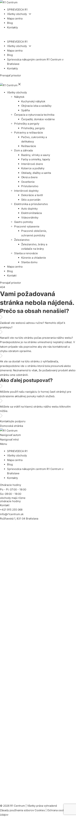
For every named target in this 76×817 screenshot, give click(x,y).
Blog (10, 23)
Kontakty (12, 27)
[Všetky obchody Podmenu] (30, 14)
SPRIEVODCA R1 (17, 9)
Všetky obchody (17, 14)
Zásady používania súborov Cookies (22, 810)
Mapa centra (14, 18)
